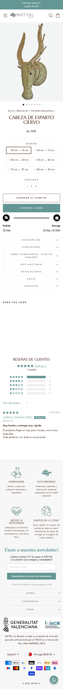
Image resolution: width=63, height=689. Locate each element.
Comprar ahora (32, 208)
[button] (17, 377)
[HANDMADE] (16, 473)
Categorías (30, 601)
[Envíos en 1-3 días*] (46, 511)
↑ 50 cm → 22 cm (18, 160)
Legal (31, 609)
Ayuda (30, 593)
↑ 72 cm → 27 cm (18, 169)
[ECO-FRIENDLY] (46, 473)
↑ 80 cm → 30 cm (45, 169)
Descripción (31, 240)
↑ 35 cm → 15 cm (44, 150)
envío (31, 279)
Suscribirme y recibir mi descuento (31, 576)
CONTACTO (31, 286)
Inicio (11, 110)
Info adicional (31, 264)
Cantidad (31, 179)
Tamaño (31, 143)
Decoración (22, 110)
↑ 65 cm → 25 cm (44, 160)
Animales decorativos (42, 110)
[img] (10, 413)
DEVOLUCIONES (31, 271)
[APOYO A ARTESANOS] (16, 511)
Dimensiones (31, 247)
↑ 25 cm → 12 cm (18, 150)
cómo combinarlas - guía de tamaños (31, 256)
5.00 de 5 (40, 366)
